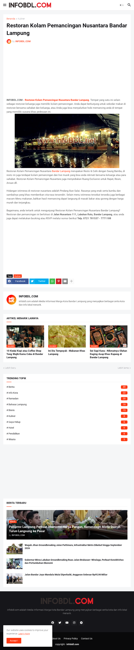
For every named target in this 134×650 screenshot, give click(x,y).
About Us (55, 638)
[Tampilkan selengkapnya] (71, 281)
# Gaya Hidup (66, 422)
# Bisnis (66, 410)
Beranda (11, 19)
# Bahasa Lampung (66, 404)
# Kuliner (66, 416)
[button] (4, 5)
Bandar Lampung (61, 171)
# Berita (66, 387)
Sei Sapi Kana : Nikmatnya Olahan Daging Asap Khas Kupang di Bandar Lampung (108, 354)
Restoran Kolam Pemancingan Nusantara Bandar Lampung (57, 100)
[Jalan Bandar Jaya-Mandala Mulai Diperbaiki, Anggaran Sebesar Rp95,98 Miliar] (15, 578)
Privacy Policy (71, 638)
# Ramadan (66, 398)
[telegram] (81, 623)
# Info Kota (66, 392)
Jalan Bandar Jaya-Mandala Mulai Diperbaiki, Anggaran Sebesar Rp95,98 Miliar (66, 574)
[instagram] (74, 623)
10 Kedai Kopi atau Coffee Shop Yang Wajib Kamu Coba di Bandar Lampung (25, 354)
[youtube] (67, 623)
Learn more (24, 633)
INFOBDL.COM (28, 296)
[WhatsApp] (52, 281)
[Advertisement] (67, 71)
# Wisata (66, 439)
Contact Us (86, 638)
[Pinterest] (58, 281)
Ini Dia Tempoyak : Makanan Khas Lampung (66, 352)
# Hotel (66, 427)
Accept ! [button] (14, 640)
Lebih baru (10, 368)
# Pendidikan (66, 433)
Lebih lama (123, 368)
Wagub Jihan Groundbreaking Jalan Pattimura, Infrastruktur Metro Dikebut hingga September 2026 (73, 547)
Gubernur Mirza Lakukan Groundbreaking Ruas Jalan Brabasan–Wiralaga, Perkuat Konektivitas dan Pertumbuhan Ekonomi (74, 561)
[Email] (65, 281)
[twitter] (60, 623)
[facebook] (52, 623)
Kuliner (21, 19)
